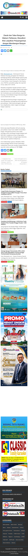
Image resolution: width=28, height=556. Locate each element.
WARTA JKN (11, 539)
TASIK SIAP (5, 539)
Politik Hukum (17, 533)
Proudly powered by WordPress (9, 551)
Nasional (5, 533)
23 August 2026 (5, 189)
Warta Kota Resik (19, 539)
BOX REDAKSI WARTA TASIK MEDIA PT (12, 494)
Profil (23, 533)
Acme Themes (14, 553)
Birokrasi (9, 201)
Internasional (16, 530)
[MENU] (26, 17)
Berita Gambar (6, 524)
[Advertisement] (14, 27)
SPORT (23, 536)
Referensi (5, 536)
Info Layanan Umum (7, 530)
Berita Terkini (3, 154)
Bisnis (4, 527)
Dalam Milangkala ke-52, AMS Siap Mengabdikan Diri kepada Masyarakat (21, 161)
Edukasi (8, 527)
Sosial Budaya (10, 154)
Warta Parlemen (6, 542)
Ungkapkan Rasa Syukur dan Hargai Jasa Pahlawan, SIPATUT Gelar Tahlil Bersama (7, 161)
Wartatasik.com (8, 74)
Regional (10, 536)
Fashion (21, 527)
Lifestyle (23, 530)
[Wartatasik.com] (2, 17)
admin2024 (12, 189)
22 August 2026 (5, 219)
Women (13, 542)
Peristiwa (10, 533)
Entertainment (15, 527)
